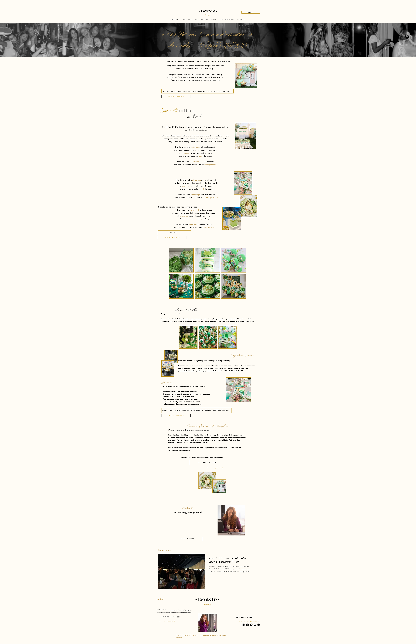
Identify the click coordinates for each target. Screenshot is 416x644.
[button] (161, 609)
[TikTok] (251, 625)
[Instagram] (215, 630)
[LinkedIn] (258, 625)
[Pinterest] (255, 625)
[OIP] (243, 625)
